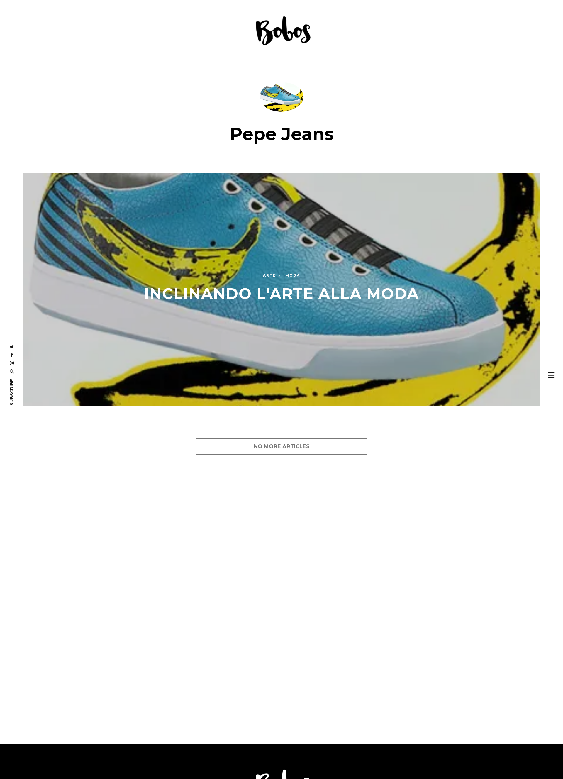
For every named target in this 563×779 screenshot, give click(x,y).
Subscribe (11, 392)
